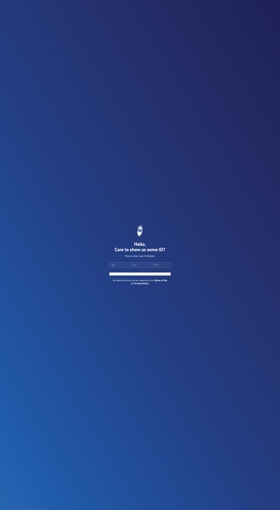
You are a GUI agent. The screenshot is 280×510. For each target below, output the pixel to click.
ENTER (140, 274)
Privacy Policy (142, 283)
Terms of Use (160, 280)
